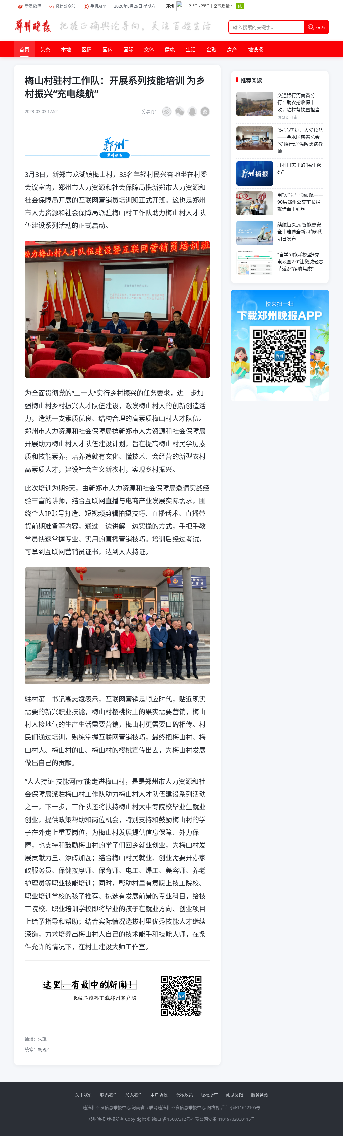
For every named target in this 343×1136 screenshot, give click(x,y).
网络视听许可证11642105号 (233, 1107)
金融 (211, 49)
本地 (66, 49)
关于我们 (83, 1095)
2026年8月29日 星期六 (134, 6)
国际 (128, 49)
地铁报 (255, 49)
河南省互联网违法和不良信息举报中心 (169, 1107)
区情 (87, 49)
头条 (45, 49)
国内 (107, 49)
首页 (24, 49)
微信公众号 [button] (66, 6)
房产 (232, 49)
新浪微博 (33, 6)
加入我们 (134, 1095)
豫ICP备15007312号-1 (173, 1119)
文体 (149, 49)
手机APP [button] (98, 6)
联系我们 (109, 1095)
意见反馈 (234, 1095)
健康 (170, 49)
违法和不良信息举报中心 (107, 1107)
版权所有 (209, 1095)
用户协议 (159, 1095)
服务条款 (259, 1095)
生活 (191, 49)
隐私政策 (184, 1095)
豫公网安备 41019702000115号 (225, 1119)
